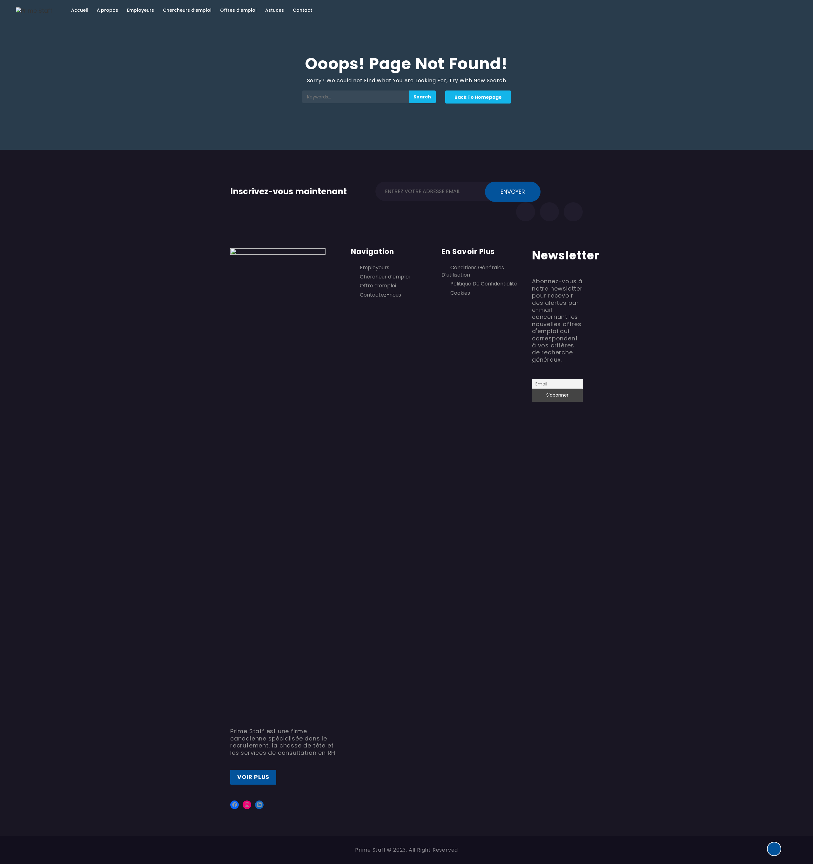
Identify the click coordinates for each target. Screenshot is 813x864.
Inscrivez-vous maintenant (288, 190)
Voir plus (253, 777)
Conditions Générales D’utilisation (472, 271)
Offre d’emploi (378, 285)
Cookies (460, 293)
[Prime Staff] (34, 10)
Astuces (274, 10)
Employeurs (140, 10)
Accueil (79, 10)
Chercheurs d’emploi (187, 10)
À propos (107, 10)
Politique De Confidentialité (483, 283)
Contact (302, 10)
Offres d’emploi (238, 10)
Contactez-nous (380, 294)
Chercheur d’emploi (385, 276)
